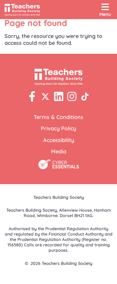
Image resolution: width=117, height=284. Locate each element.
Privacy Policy (58, 128)
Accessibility (58, 140)
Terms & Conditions (58, 117)
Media (58, 151)
